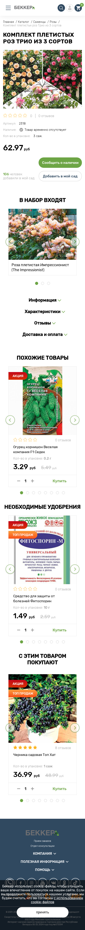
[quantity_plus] (32, 480)
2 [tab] (42, 283)
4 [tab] (39, 492)
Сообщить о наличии (60, 163)
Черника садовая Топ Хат (34, 755)
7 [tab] (57, 492)
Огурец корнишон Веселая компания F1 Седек (35, 449)
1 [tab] (36, 283)
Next (74, 241)
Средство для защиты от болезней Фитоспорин (34, 598)
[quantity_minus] (18, 480)
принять (42, 912)
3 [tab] (48, 283)
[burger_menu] (8, 8)
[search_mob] (61, 8)
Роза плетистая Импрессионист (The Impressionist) (40, 267)
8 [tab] (63, 492)
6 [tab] (51, 492)
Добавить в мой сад (60, 176)
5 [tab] (45, 492)
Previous (10, 241)
